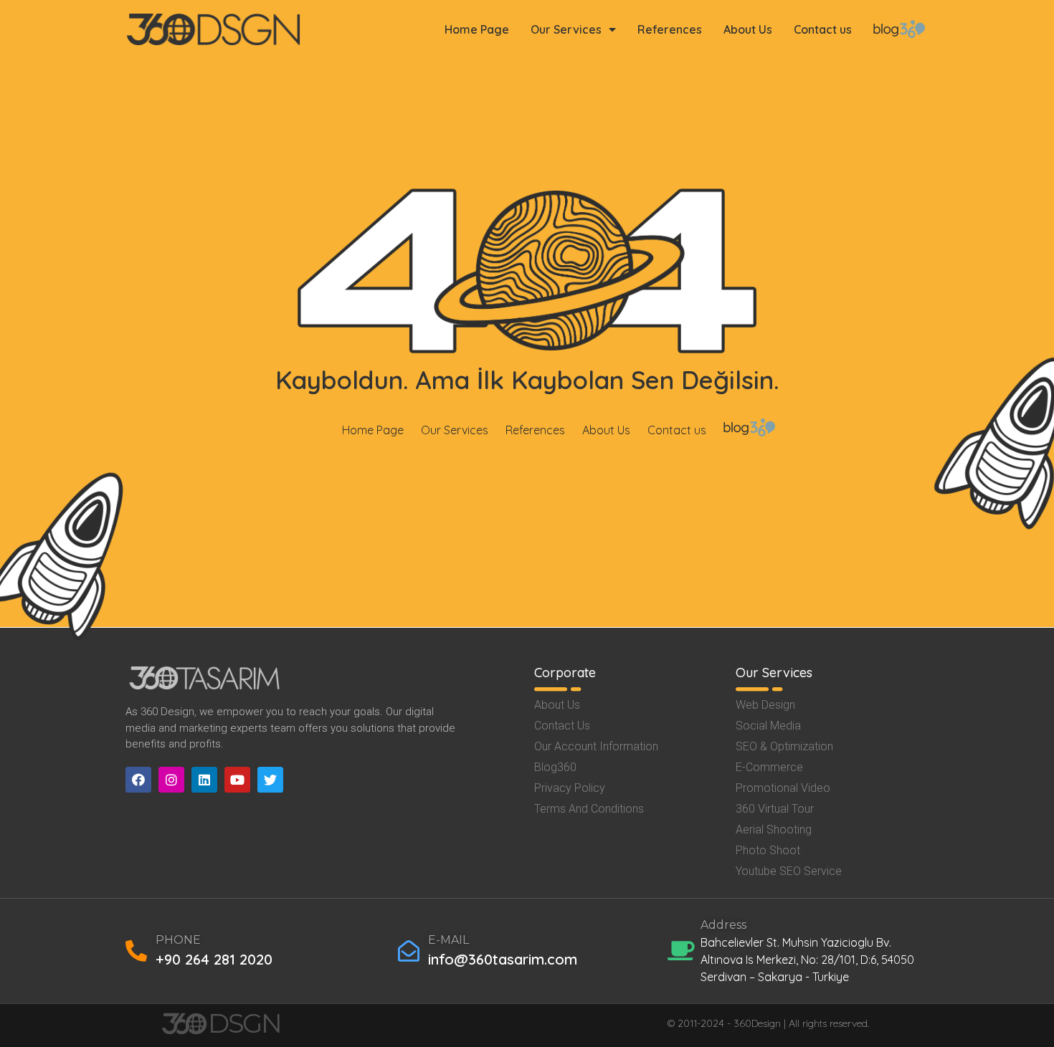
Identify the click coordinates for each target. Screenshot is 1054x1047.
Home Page (477, 29)
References (669, 29)
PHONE (178, 940)
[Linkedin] (204, 780)
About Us (747, 29)
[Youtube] (237, 780)
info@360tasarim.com (502, 959)
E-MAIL (448, 940)
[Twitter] (270, 780)
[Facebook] (138, 780)
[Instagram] (171, 780)
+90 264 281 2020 (214, 959)
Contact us (823, 29)
